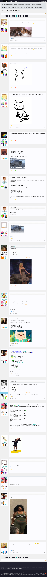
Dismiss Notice (45, 4)
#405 (44, 142)
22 (18, 15)
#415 (44, 430)
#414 (44, 398)
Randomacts (4, 51)
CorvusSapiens (12, 287)
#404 (44, 127)
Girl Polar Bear (4, 228)
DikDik (4, 183)
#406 (44, 172)
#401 (44, 40)
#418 (44, 484)
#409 (44, 240)
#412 (44, 345)
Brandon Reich (13, 295)
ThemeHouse (30, 572)
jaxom (4, 442)
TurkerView (34, 424)
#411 (44, 313)
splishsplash (4, 356)
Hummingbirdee (4, 299)
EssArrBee (4, 139)
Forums (5, 1)
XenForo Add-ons (4, 573)
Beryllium (37, 573)
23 (20, 15)
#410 (44, 287)
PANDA (32, 295)
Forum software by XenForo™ (23, 570)
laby (11, 398)
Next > (26, 15)
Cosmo (18, 11)
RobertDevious (4, 410)
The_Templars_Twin (13, 172)
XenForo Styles (10, 573)
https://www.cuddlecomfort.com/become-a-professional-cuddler (21, 24)
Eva (4, 324)
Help (41, 573)
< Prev (7, 15)
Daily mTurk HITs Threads (9, 11)
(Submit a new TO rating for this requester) (19, 362)
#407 (44, 201)
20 (14, 15)
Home (1, 1)
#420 (44, 552)
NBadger (11, 40)
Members (11, 1)
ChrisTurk (4, 549)
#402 (44, 57)
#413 (44, 375)
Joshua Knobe (13, 404)
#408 (44, 214)
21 (16, 15)
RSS (45, 573)
